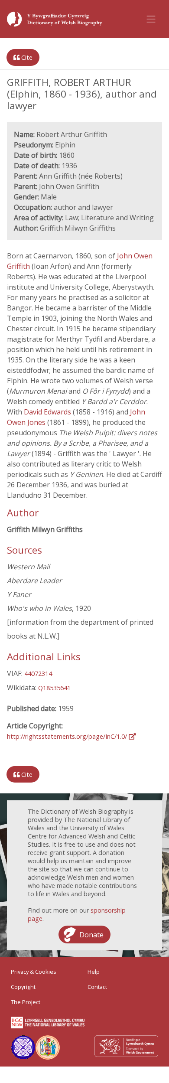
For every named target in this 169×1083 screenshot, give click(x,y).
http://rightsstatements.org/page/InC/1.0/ (68, 736)
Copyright (23, 987)
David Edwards (48, 412)
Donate (91, 934)
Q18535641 (54, 688)
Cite (26, 57)
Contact (97, 987)
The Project (25, 1002)
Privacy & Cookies (33, 971)
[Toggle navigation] (151, 19)
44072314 (38, 673)
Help (94, 971)
